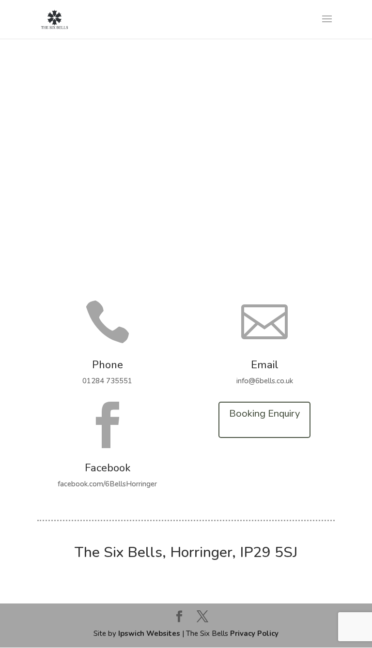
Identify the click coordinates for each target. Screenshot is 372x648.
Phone (107, 365)
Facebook (107, 468)
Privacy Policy (254, 633)
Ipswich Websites (149, 633)
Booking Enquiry (264, 413)
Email (265, 365)
